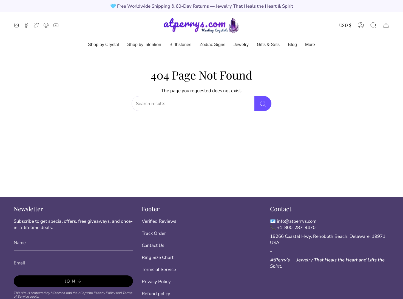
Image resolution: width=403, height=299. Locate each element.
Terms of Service (159, 269)
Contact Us (153, 245)
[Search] (262, 103)
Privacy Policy (104, 292)
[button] (373, 25)
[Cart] (386, 25)
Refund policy (156, 293)
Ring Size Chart (158, 257)
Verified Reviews (159, 221)
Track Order (154, 233)
